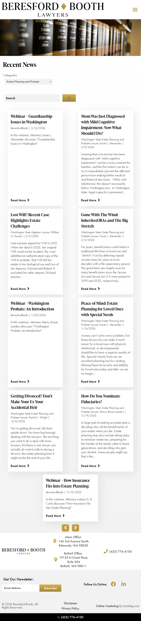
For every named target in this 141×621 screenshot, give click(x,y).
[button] (135, 10)
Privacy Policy (70, 608)
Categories (10, 75)
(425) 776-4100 (72, 617)
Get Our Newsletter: (18, 579)
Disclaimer (70, 603)
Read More (18, 200)
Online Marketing (107, 606)
